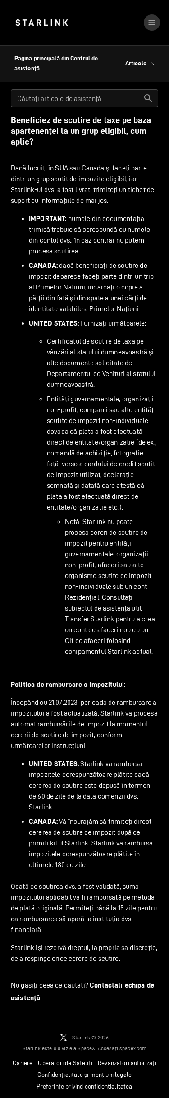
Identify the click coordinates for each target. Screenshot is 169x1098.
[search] (148, 98)
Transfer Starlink (89, 619)
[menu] (152, 22)
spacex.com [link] (133, 1048)
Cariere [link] (22, 1062)
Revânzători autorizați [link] (127, 1062)
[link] (41, 22)
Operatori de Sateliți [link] (65, 1062)
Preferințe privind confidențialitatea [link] (84, 1086)
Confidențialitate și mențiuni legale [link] (84, 1074)
